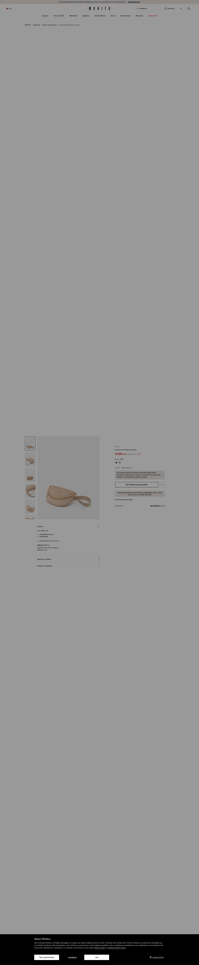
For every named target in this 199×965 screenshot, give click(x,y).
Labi (96, 957)
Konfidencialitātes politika (117, 948)
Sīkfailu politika (99, 948)
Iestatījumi (72, 957)
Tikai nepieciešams (46, 957)
